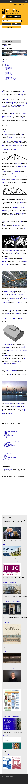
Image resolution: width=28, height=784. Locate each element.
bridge (18, 403)
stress (10, 374)
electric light (10, 208)
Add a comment (12, 476)
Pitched (3, 152)
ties (22, 166)
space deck (17, 260)
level (19, 406)
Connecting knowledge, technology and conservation (12, 687)
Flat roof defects (6, 437)
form (3, 133)
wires (13, 370)
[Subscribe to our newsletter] (11, 17)
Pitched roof (5, 448)
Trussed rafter (4, 219)
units (9, 265)
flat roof (10, 344)
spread (20, 100)
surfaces (21, 202)
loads (21, 295)
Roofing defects (6, 455)
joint (8, 141)
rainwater (15, 171)
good (12, 171)
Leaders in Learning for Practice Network (10, 561)
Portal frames (4, 131)
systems (3, 292)
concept (9, 289)
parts (9, 258)
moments (23, 409)
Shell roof (5, 452)
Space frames (12, 291)
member (21, 165)
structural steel (24, 298)
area (7, 359)
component (6, 258)
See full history (5, 45)
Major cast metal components (9, 445)
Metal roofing (5, 447)
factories (3, 95)
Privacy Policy (13, 778)
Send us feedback (21, 476)
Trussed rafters (5, 221)
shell (18, 359)
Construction (9, 469)
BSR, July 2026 (6, 735)
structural (10, 250)
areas (23, 310)
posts (9, 357)
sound (7, 102)
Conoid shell (5, 430)
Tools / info (16, 23)
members (3, 179)
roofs (20, 99)
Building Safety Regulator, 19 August (9, 668)
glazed (8, 203)
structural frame (15, 131)
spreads (6, 173)
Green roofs (5, 440)
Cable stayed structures (6, 379)
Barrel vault (6, 363)
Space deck (4, 232)
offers (11, 214)
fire (23, 100)
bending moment (16, 136)
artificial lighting (9, 211)
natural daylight (5, 316)
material (8, 311)
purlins (16, 224)
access (3, 106)
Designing (13, 423)
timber (15, 114)
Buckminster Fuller (5, 302)
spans (20, 221)
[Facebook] (15, 31)
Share (5, 476)
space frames (11, 298)
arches (7, 355)
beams (9, 260)
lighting (16, 106)
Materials (4, 110)
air (26, 313)
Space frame (4, 268)
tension (9, 297)
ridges (17, 198)
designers (19, 211)
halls (5, 97)
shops (26, 95)
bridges (23, 374)
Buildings (19, 423)
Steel (11, 116)
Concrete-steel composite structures (10, 431)
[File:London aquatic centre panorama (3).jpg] (14, 55)
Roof (3, 125)
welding (7, 178)
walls (26, 103)
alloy (12, 114)
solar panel (21, 214)
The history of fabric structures (9, 318)
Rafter (4, 454)
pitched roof (9, 200)
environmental (17, 213)
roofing (14, 250)
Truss (4, 460)
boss (12, 253)
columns (6, 134)
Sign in (24, 4)
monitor (4, 344)
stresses (17, 181)
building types (21, 94)
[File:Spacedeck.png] (14, 248)
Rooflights (7, 264)
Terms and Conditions (5, 781)
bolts (3, 178)
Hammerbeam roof (6, 443)
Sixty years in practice (7, 622)
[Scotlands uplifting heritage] (12, 768)
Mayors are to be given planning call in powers (11, 601)
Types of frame (6, 462)
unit (6, 252)
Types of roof (5, 463)
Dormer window (6, 434)
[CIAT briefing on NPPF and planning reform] (12, 555)
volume (20, 173)
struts (19, 166)
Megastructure (6, 446)
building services (21, 105)
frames (17, 162)
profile (16, 199)
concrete (17, 119)
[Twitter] (17, 31)
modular (6, 250)
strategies (4, 210)
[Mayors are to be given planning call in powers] (12, 615)
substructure (13, 92)
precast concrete (11, 145)
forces (13, 359)
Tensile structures (6, 456)
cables (19, 313)
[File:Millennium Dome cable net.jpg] (14, 401)
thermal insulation (13, 102)
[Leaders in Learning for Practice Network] (12, 575)
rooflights (12, 173)
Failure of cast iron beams (8, 435)
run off (18, 171)
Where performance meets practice (9, 525)
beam (14, 133)
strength (3, 117)
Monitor (3, 321)
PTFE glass (15, 308)
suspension (11, 407)
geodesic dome (7, 303)
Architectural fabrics (6, 308)
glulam (8, 146)
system (16, 250)
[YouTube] (20, 31)
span (3, 91)
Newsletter (15, 4)
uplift (24, 410)
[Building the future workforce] (12, 662)
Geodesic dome (6, 438)
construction (22, 92)
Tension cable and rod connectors (9, 457)
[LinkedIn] (19, 31)
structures (12, 303)
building (25, 203)
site (21, 258)
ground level (4, 261)
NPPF (4, 544)
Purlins (25, 166)
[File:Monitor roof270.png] (14, 342)
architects (14, 211)
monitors (6, 346)
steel (6, 114)
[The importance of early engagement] (12, 594)
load (7, 370)
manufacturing (21, 207)
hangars (20, 95)
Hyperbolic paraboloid (7, 444)
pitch (23, 198)
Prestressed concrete (7, 451)
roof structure (23, 407)
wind (22, 410)
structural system (12, 103)
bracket (16, 142)
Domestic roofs (6, 433)
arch (7, 353)
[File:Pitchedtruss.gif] (14, 159)
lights (9, 347)
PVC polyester (22, 308)
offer (5, 103)
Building (5, 469)
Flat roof (5, 436)
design (3, 119)
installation (4, 216)
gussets (19, 178)
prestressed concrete (6, 116)
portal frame (25, 350)
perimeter (23, 103)
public (3, 97)
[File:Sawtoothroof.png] (14, 195)
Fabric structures (5, 306)
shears (3, 410)
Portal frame (4, 129)
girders (25, 348)
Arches (4, 426)
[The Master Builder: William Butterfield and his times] (12, 643)
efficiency (22, 213)
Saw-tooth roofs (5, 198)
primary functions (7, 99)
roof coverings (19, 167)
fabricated (13, 113)
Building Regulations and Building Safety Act (11, 716)
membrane (22, 359)
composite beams (22, 119)
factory (4, 205)
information (14, 149)
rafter (17, 133)
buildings (16, 95)
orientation (4, 348)
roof (18, 173)
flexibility (7, 291)
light (20, 205)
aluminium (9, 114)
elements (22, 368)
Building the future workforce (8, 651)
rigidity (6, 295)
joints (14, 134)
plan (23, 203)
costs (17, 92)
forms (6, 125)
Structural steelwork (7, 453)
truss (6, 152)
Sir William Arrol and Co (7, 754)
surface (22, 117)
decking (16, 262)
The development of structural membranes (11, 458)
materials (24, 113)
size (10, 138)
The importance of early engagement (9, 582)
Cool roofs (5, 432)
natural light (15, 203)
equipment (12, 106)
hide (3, 61)
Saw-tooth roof (5, 185)
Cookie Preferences (4, 778)
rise (13, 406)
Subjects (6, 23)
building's (23, 347)
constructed (16, 200)
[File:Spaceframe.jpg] (14, 287)
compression (14, 297)
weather (11, 100)
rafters (16, 163)
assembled (4, 260)
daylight (3, 173)
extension (9, 371)
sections (15, 176)
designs (19, 253)
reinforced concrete (20, 114)
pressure (3, 314)
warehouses (8, 95)
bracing (11, 294)
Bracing (24, 165)
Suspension (4, 366)
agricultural (13, 95)
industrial (15, 207)
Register (20, 4)
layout (5, 291)
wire (3, 373)
